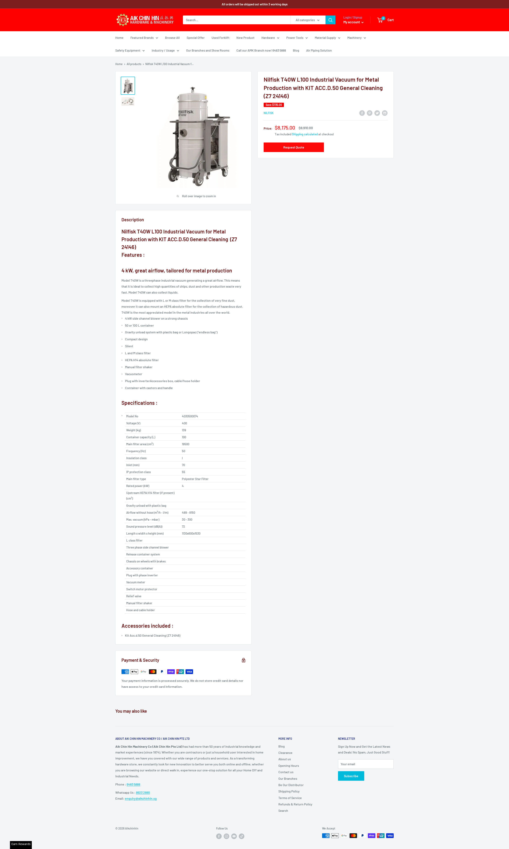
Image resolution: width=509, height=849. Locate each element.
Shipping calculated (305, 134)
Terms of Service (290, 798)
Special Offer (196, 37)
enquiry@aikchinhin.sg (141, 798)
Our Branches (287, 778)
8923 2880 (143, 792)
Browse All (172, 37)
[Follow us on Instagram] (226, 836)
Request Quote (293, 147)
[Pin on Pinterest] (369, 113)
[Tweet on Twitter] (377, 113)
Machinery (354, 37)
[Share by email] (385, 113)
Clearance (285, 752)
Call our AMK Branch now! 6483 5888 (261, 50)
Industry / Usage (163, 50)
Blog (296, 50)
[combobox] (236, 20)
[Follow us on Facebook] (219, 836)
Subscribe (351, 776)
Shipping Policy (289, 791)
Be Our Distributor (291, 785)
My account (351, 22)
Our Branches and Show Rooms (207, 50)
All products (134, 64)
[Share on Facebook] (362, 113)
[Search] (330, 20)
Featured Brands (142, 37)
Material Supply (325, 37)
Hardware (268, 37)
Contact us (285, 772)
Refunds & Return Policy (295, 804)
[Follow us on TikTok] (241, 836)
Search (283, 810)
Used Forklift (220, 37)
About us (284, 759)
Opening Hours (288, 765)
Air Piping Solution (319, 50)
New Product (245, 37)
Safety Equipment (127, 50)
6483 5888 (133, 784)
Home (119, 37)
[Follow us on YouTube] (234, 836)
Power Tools (294, 37)
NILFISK (269, 113)
